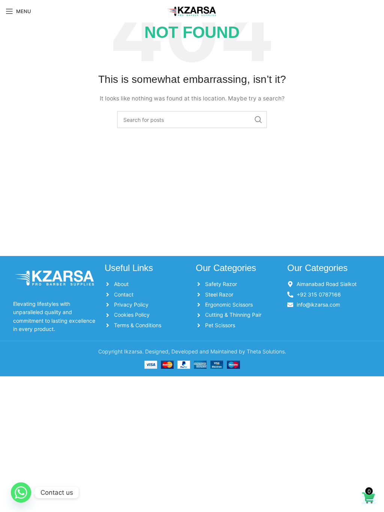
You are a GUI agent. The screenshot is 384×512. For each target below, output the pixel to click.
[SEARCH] (258, 119)
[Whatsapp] (21, 492)
